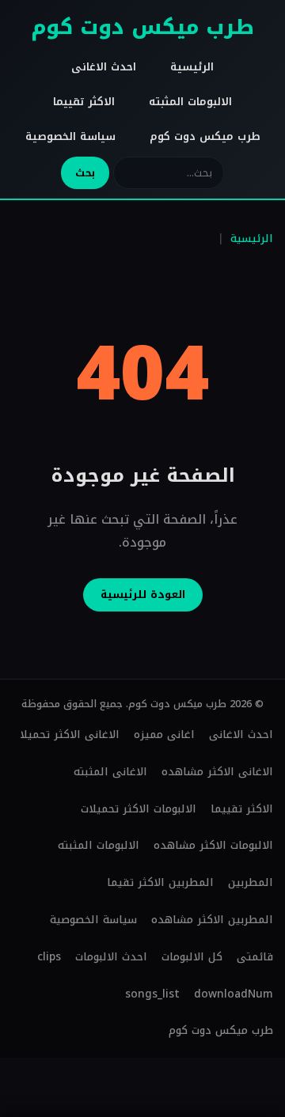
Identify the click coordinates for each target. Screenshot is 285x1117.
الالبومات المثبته (190, 102)
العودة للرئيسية (143, 594)
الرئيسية (192, 67)
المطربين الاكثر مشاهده (212, 920)
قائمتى (255, 957)
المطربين (250, 882)
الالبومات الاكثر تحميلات (138, 809)
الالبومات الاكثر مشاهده (213, 845)
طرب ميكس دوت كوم (142, 27)
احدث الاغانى (103, 67)
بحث (85, 173)
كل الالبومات (192, 957)
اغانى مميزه (164, 734)
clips (49, 957)
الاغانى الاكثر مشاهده (217, 772)
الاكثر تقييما (84, 102)
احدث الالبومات (111, 957)
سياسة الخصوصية (70, 136)
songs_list (152, 994)
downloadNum (233, 994)
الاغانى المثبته (110, 772)
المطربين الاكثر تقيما (160, 882)
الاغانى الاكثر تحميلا (70, 734)
